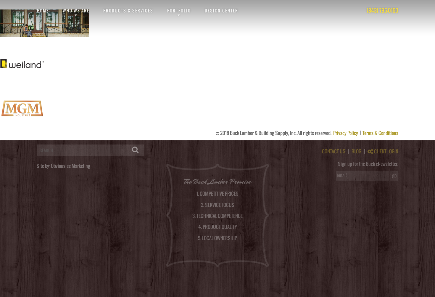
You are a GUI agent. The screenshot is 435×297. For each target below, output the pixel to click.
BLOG (356, 151)
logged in (31, 137)
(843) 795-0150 (382, 11)
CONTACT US (333, 151)
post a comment (326, 39)
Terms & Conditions (380, 133)
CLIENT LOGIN (385, 151)
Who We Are (76, 10)
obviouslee (27, 39)
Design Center (221, 10)
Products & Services (128, 10)
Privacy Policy (346, 133)
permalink (133, 39)
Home (43, 10)
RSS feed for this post (228, 39)
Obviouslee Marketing (70, 165)
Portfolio (179, 10)
